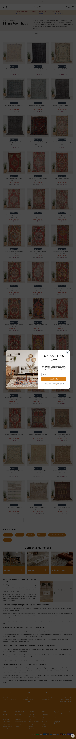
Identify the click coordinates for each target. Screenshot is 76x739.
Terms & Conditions (51, 384)
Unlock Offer (54, 379)
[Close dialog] (67, 352)
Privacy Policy (58, 384)
